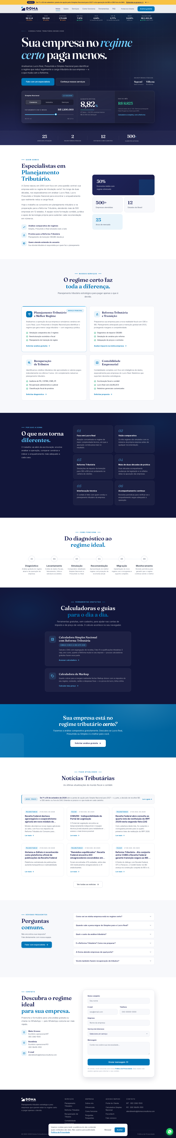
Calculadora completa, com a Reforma (131, 115)
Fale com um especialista (38, 81)
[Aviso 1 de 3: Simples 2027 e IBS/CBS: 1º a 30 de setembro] (145, 2)
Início (58, 9)
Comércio (33, 102)
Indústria (49, 102)
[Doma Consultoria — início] (29, 9)
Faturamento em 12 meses (36, 110)
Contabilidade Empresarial (70, 1122)
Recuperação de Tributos (71, 1115)
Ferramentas (104, 9)
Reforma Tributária (72, 1110)
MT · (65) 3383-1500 (134, 1103)
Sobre (66, 9)
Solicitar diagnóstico (36, 394)
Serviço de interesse (96, 1029)
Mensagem (92, 1040)
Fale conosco (111, 1118)
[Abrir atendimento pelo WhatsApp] (169, 1131)
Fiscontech (110, 1114)
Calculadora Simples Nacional (114, 1108)
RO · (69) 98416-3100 (134, 1107)
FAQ (113, 9)
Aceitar (120, 1130)
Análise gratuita (146, 9)
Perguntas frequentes (89, 1116)
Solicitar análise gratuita (38, 346)
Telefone (123, 1007)
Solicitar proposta (103, 394)
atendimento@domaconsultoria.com (42, 1055)
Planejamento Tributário (70, 1104)
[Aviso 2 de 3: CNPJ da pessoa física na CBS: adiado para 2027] (147, 2)
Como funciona (88, 9)
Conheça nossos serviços (72, 81)
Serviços (75, 9)
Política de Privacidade (123, 1069)
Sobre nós (89, 1103)
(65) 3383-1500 (34, 1037)
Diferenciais (90, 1107)
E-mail (90, 1007)
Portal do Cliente (127, 9)
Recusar (108, 1130)
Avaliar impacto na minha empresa (110, 346)
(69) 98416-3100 (35, 1047)
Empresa (91, 1018)
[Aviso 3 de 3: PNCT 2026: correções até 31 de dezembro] (148, 2)
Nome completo (94, 996)
